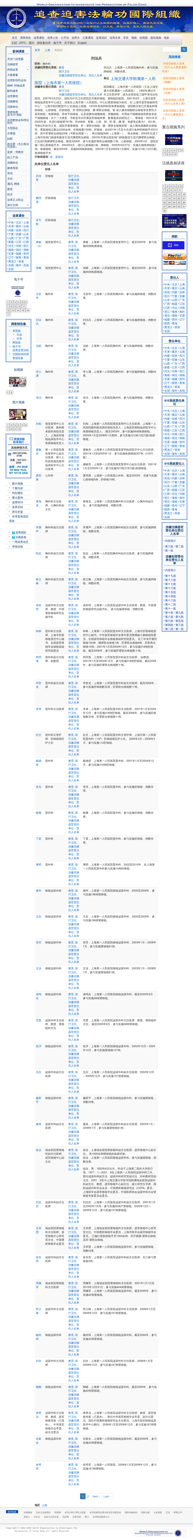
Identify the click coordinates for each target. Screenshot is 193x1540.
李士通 (38, 373)
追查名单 (115, 37)
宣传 (10, 173)
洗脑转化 (12, 162)
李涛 (38, 709)
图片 (31, 43)
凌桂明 (38, 607)
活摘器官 (12, 64)
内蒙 (11, 230)
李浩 (38, 787)
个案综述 (17, 488)
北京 (18, 222)
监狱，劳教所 (15, 152)
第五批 (180, 621)
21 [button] (184, 198)
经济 (10, 194)
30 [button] (179, 206)
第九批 (180, 612)
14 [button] (18, 310)
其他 (26, 265)
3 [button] (15, 302)
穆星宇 (38, 1100)
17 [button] (8, 314)
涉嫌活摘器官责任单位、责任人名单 (80, 75)
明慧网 (57, 1512)
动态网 (65, 1516)
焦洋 (38, 1046)
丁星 (38, 838)
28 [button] (169, 206)
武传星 (38, 178)
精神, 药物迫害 (16, 85)
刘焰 (38, 423)
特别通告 (17, 493)
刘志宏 (38, 1204)
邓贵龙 (38, 685)
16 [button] (28, 310)
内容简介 (170, 541)
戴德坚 (38, 762)
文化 (10, 178)
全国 (11, 265)
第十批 (169, 612)
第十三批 (170, 600)
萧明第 (38, 477)
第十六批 (170, 588)
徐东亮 (38, 1259)
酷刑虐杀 (12, 91)
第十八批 (170, 580)
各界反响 (17, 507)
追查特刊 (17, 502)
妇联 (10, 138)
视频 (134, 37)
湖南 (26, 249)
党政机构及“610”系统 (14, 113)
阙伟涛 (38, 200)
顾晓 (38, 1387)
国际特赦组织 (131, 1512)
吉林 (18, 230)
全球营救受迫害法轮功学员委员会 (105, 1512)
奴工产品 (12, 157)
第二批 (180, 546)
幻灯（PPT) (19, 43)
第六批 (169, 621)
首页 (14, 37)
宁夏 (11, 234)
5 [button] (22, 302)
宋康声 (38, 529)
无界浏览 (77, 1516)
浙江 (26, 246)
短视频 (143, 37)
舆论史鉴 (17, 511)
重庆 (18, 226)
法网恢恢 (28, 1512)
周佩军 (38, 1285)
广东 (18, 238)
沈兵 (38, 1072)
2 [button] (11, 302)
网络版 (17, 342)
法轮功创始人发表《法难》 (173, 91)
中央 (11, 222)
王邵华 (38, 296)
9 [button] (15, 306)
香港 (21, 261)
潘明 (38, 864)
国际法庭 (145, 1512)
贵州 (26, 253)
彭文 (38, 735)
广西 (26, 238)
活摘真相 (20, 537)
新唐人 (27, 1516)
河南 (18, 246)
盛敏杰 (38, 451)
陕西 (18, 257)
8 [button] (11, 306)
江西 (26, 242)
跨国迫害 (12, 69)
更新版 (17, 331)
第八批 (169, 616)
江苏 (18, 242)
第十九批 (170, 576)
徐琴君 (38, 1466)
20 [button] (179, 198)
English (82, 43)
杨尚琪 (38, 1337)
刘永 (38, 1361)
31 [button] (184, 206)
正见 (168, 1512)
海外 (18, 265)
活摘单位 (12, 106)
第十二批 (170, 604)
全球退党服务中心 (101, 1516)
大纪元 (37, 1516)
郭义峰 (38, 1311)
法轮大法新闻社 (43, 1512)
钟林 (38, 631)
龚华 (38, 890)
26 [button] (184, 202)
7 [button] (7, 306)
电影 (166, 37)
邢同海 (38, 659)
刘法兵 (38, 322)
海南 (11, 249)
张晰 (38, 268)
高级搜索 (175, 56)
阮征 (38, 553)
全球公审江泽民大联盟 (75, 1512)
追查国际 (20, 532)
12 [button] (8, 310)
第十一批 (170, 608)
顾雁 (38, 812)
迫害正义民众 (15, 199)
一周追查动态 (20, 542)
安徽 (18, 234)
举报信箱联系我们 (18, 440)
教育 (10, 189)
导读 (19, 334)
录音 (126, 37)
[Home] (17, 18)
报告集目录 (44, 43)
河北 (11, 246)
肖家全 (38, 1440)
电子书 (57, 43)
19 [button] (174, 198)
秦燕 (38, 1124)
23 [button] (169, 202)
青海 (26, 257)
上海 (26, 222)
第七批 (180, 616)
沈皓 (38, 346)
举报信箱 (17, 546)
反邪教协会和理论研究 (18, 121)
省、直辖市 (56, 157)
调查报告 (25, 37)
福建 (18, 253)
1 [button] (7, 302)
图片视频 (17, 483)
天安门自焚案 (15, 59)
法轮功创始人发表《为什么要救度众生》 (173, 114)
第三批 (169, 546)
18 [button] (169, 198)
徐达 (38, 1150)
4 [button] (18, 302)
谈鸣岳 (38, 996)
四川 (26, 230)
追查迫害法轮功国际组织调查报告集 (21, 354)
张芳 (38, 942)
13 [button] (13, 310)
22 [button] (164, 202)
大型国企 (12, 128)
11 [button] (24, 306)
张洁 (38, 397)
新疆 (11, 242)
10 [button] (19, 306)
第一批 (169, 550)
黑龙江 (12, 261)
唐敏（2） (39, 244)
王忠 (38, 916)
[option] (18, 289)
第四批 (169, 625)
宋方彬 (38, 222)
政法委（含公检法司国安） (18, 145)
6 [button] (26, 302)
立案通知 (87, 37)
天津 (11, 226)
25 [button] (179, 202)
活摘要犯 (12, 101)
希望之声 (178, 1512)
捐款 (176, 245)
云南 (26, 226)
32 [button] (164, 210)
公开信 (65, 37)
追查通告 (39, 37)
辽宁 (11, 257)
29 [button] (174, 206)
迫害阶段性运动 (16, 80)
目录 (19, 338)
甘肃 (11, 253)
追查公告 (52, 37)
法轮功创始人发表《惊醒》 (173, 80)
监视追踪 (101, 37)
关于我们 (69, 43)
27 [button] (164, 206)
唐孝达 (38, 1414)
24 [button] (174, 202)
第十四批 (170, 596)
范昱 (38, 1020)
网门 (87, 1516)
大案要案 (12, 75)
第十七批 (170, 584)
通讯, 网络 (13, 184)
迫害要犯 (12, 96)
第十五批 (170, 592)
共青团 (11, 133)
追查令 (76, 37)
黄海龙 (38, 503)
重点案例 (17, 497)
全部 (11, 269)
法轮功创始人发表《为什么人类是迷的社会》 (174, 67)
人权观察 (157, 1512)
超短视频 (155, 37)
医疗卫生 (64, 71)
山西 (11, 238)
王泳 (38, 968)
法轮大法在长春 (51, 1516)
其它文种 (12, 205)
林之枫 (38, 581)
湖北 (18, 249)
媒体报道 (12, 168)
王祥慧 (38, 1230)
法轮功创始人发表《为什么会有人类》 (174, 101)
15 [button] (23, 310)
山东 (26, 234)
